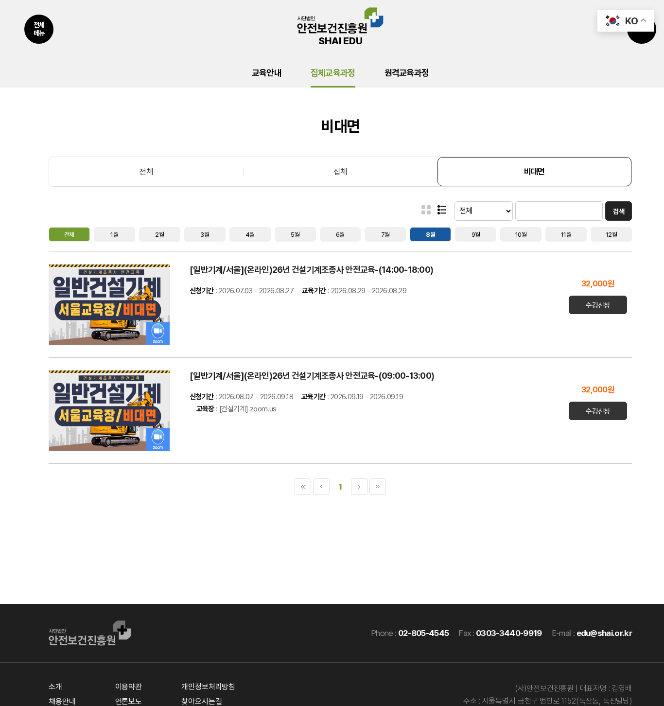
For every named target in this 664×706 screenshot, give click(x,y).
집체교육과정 (333, 73)
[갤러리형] (426, 209)
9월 (476, 234)
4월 (250, 234)
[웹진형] (441, 209)
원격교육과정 (406, 73)
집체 (340, 171)
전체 (146, 171)
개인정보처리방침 (208, 686)
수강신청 (598, 305)
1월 (114, 234)
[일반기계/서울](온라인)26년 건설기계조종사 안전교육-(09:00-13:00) (313, 376)
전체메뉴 (39, 29)
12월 (611, 234)
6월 (340, 234)
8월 (430, 234)
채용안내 (62, 701)
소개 (55, 686)
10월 (520, 234)
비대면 (534, 171)
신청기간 (202, 290)
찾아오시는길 (201, 701)
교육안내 (266, 73)
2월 (159, 234)
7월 (385, 234)
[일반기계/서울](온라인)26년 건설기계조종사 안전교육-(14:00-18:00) (312, 270)
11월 (566, 234)
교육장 (205, 409)
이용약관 (128, 686)
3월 (204, 234)
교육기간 (314, 290)
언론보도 (128, 701)
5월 (295, 234)
